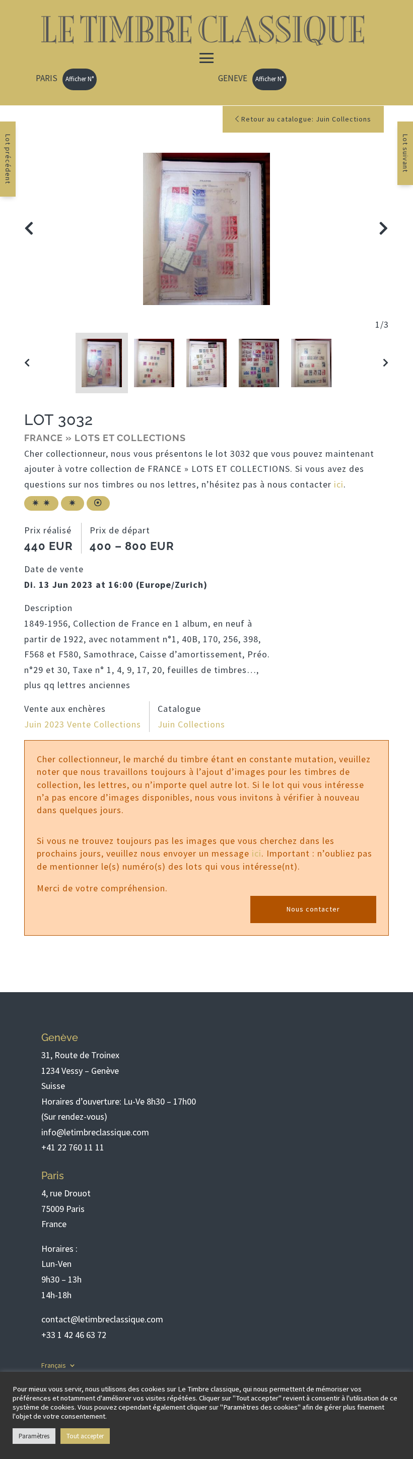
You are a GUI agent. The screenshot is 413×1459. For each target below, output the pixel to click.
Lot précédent (8, 159)
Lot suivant (405, 153)
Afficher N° (79, 79)
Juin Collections (191, 724)
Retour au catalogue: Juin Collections (305, 119)
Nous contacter (313, 909)
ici (338, 484)
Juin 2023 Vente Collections (82, 724)
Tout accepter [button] (85, 1436)
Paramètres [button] (34, 1436)
